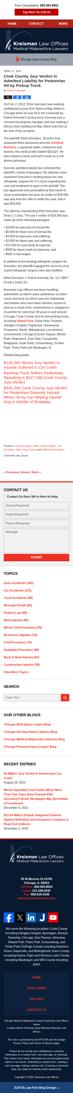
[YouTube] (53, 917)
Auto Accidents (23, 446)
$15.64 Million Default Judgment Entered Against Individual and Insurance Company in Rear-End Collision (36, 820)
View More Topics (16, 672)
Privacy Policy (21, 1043)
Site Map (36, 999)
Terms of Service (43, 1043)
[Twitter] (19, 917)
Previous (11, 472)
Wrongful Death (18, 605)
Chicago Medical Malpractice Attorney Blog (34, 739)
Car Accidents (17, 590)
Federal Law (15, 612)
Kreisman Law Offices (47, 1077)
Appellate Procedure (21, 649)
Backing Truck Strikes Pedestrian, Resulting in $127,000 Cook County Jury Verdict (35, 377)
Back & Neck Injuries (44, 446)
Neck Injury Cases (26, 449)
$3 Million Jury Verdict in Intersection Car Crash (33, 776)
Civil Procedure (18, 642)
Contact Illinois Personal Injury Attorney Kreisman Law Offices (36, 1030)
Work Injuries (16, 620)
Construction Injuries (22, 664)
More (63, 23)
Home (12, 23)
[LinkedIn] (30, 917)
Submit (36, 557)
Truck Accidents (18, 597)
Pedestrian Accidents (53, 449)
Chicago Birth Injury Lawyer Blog (27, 724)
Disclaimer (36, 988)
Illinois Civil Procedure (23, 627)
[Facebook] (8, 917)
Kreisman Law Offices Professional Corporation (36, 40)
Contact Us (36, 1009)
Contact (36, 23)
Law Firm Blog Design (35, 1087)
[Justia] (42, 917)
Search (65, 697)
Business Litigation (20, 635)
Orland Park (25, 320)
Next (36, 472)
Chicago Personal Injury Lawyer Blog (30, 746)
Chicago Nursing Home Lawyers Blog (30, 731)
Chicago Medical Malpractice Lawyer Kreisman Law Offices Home (36, 1022)
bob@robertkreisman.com (36, 898)
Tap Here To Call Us (37, 12)
